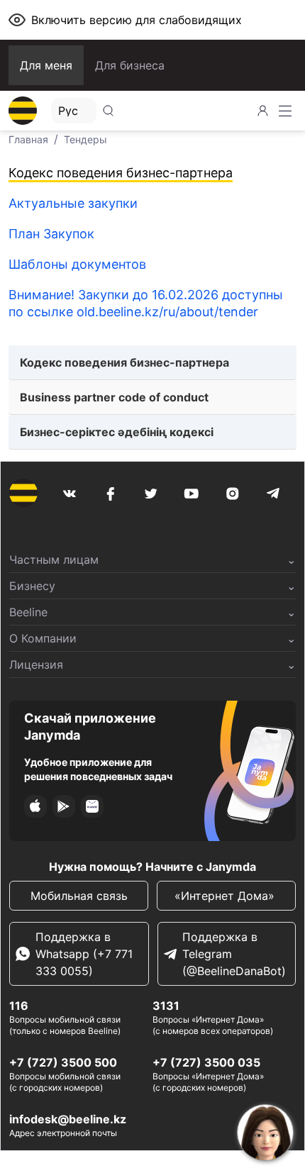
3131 (165, 1006)
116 (18, 1006)
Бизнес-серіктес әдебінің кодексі (117, 432)
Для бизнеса (130, 65)
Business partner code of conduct (114, 397)
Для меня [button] (46, 65)
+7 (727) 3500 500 (63, 1062)
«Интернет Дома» (226, 896)
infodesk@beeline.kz (67, 1119)
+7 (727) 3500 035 (206, 1062)
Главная (28, 139)
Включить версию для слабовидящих (136, 20)
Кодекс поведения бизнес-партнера (124, 362)
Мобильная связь (79, 896)
